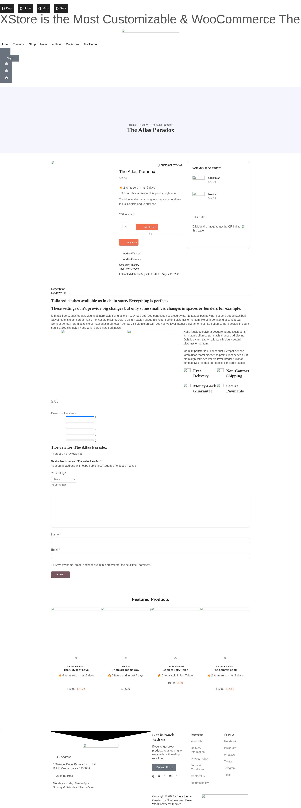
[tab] (150, 289)
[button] (5, 51)
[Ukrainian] (198, 182)
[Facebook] (153, 776)
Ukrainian (214, 177)
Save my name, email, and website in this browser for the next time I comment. (103, 564)
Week (135, 268)
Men (128, 268)
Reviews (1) (58, 292)
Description (58, 288)
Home (132, 124)
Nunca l (212, 194)
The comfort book (225, 669)
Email (55, 549)
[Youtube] (170, 776)
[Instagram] (159, 776)
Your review (59, 484)
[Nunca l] (198, 198)
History (144, 124)
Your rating (58, 473)
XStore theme (183, 796)
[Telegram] (176, 776)
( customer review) (170, 165)
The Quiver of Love (76, 669)
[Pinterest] (164, 776)
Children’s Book (76, 666)
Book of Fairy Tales (175, 669)
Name (55, 534)
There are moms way (125, 669)
